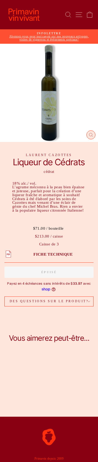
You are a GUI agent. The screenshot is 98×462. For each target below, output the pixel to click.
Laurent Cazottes (49, 155)
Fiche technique (53, 254)
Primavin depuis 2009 (49, 458)
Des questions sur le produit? (49, 301)
